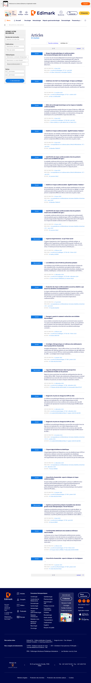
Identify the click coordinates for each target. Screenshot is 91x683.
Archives (80, 607)
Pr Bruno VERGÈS (53, 469)
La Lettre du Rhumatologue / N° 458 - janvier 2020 (63, 494)
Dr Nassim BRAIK (53, 522)
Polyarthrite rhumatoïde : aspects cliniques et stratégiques (64, 558)
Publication (9, 44)
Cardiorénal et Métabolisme (35, 600)
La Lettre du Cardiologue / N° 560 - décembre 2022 (63, 385)
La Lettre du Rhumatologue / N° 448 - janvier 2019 (63, 567)
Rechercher (16, 80)
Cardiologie (34, 596)
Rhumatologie (48, 615)
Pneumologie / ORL (78, 20)
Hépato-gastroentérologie (51, 20)
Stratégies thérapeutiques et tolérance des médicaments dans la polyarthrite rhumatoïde (63, 345)
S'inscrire (84, 13)
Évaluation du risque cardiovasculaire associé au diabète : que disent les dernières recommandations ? (64, 287)
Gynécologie (34, 606)
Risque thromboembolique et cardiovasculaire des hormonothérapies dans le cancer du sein (59, 54)
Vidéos (22, 605)
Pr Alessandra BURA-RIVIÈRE (71, 550)
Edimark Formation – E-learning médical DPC (39, 642)
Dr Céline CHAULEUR (55, 72)
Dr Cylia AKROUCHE (63, 122)
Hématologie (37, 20)
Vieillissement (48, 622)
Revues (22, 617)
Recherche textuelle (12, 37)
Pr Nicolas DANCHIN (54, 335)
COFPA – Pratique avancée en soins (37, 645)
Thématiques (10, 55)
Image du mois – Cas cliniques (63, 640)
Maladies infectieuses (34, 615)
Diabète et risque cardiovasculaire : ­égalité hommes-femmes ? (65, 131)
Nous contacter (83, 595)
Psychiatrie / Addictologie (47, 609)
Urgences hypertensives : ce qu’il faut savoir (59, 238)
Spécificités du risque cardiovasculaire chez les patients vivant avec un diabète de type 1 (62, 158)
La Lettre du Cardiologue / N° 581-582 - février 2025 (63, 252)
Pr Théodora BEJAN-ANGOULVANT (58, 387)
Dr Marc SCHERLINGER (54, 96)
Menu (8, 20)
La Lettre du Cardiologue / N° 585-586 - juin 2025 (62, 120)
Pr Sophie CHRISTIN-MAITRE (73, 413)
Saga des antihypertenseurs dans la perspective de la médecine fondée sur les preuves (60, 370)
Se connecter (72, 13)
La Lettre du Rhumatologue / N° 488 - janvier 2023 (63, 359)
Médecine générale (34, 622)
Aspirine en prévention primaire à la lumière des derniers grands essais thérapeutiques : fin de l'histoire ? (62, 505)
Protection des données (37, 677)
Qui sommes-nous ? (84, 604)
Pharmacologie (48, 599)
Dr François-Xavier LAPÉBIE (56, 550)
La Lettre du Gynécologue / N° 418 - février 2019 (62, 548)
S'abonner (66, 598)
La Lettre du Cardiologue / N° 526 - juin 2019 (61, 520)
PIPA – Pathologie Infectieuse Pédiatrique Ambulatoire (42, 651)
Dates (7, 69)
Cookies (71, 677)
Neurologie (34, 626)
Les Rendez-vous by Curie (69, 651)
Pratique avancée (49, 606)
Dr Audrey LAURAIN (54, 254)
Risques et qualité (49, 627)
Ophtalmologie (48, 596)
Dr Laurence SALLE (53, 176)
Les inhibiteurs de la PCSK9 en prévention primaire (61, 263)
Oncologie (27, 20)
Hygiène (46, 625)
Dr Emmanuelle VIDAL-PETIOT (74, 387)
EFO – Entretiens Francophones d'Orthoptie (63, 645)
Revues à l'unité (66, 603)
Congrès (22, 599)
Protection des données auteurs (56, 677)
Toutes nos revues (66, 610)
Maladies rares (35, 619)
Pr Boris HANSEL (54, 122)
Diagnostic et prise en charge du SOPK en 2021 (60, 396)
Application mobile (83, 610)
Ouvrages (66, 605)
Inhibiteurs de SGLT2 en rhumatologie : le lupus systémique (64, 81)
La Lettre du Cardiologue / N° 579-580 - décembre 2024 (64, 276)
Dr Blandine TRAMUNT (54, 148)
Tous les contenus (53, 43)
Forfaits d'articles (66, 608)
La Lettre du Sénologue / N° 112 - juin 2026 (61, 70)
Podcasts (23, 611)
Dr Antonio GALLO (69, 278)
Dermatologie (65, 20)
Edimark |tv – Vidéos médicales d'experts (39, 640)
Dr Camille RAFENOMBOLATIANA (58, 413)
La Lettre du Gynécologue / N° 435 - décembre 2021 (63, 411)
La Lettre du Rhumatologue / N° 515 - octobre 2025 (63, 94)
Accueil (18, 20)
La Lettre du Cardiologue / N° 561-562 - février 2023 (63, 333)
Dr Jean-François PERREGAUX (57, 278)
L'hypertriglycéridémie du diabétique (57, 449)
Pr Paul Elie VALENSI (54, 308)
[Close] (1, 3)
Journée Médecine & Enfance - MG (37, 647)
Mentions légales (22, 677)
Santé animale (48, 617)
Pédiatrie (46, 612)
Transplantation (48, 620)
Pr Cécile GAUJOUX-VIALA (55, 361)
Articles (22, 593)
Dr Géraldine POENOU (66, 72)
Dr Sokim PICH (72, 122)
